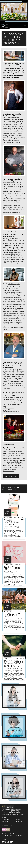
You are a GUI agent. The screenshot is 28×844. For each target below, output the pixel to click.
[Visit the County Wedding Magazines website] (8, 829)
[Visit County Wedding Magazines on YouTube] (13, 841)
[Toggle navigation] (25, 25)
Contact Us (5, 819)
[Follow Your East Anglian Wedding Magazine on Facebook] (14, 757)
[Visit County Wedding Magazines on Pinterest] (6, 841)
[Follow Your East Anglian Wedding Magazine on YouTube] (14, 787)
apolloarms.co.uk (8, 408)
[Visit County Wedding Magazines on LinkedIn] (11, 841)
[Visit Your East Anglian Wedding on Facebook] (3, 841)
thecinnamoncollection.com (11, 142)
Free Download (19, 821)
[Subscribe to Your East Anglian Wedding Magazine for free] (14, 726)
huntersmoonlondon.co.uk (11, 411)
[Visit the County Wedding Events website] (4, 829)
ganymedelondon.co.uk (10, 410)
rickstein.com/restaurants (11, 265)
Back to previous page (11, 476)
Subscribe (17, 819)
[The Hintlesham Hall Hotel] (14, 11)
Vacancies (5, 821)
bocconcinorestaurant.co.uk (11, 212)
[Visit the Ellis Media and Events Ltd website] (8, 806)
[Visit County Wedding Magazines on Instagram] (8, 841)
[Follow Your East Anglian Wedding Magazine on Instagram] (14, 696)
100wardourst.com (8, 471)
